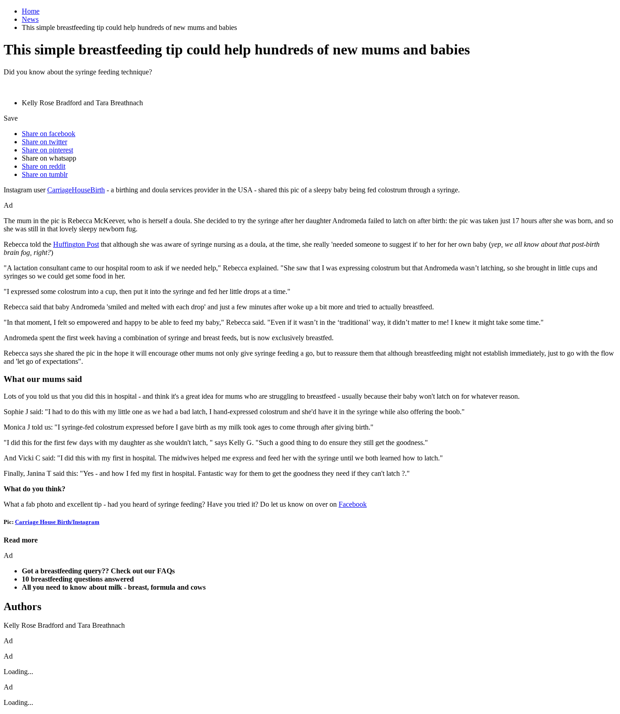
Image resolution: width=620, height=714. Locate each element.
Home (30, 11)
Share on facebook (48, 133)
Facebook (353, 504)
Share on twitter (44, 142)
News (30, 19)
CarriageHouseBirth (76, 190)
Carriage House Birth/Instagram (57, 521)
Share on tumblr (45, 174)
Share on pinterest (47, 150)
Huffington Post (76, 244)
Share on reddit (43, 166)
